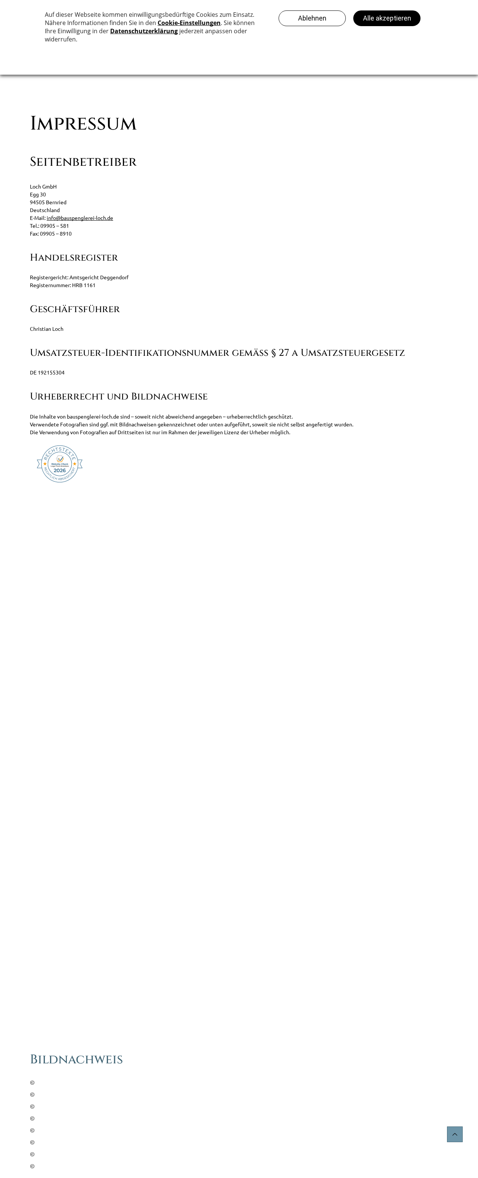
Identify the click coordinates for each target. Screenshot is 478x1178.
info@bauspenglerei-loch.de (80, 217)
